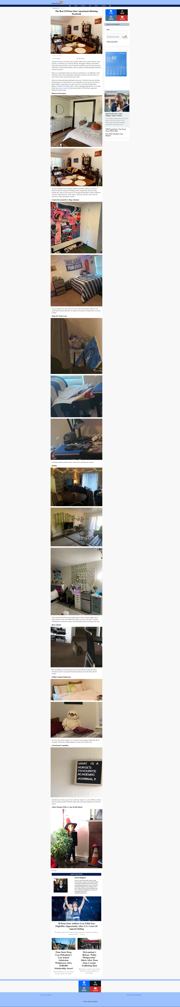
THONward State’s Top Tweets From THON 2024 (115, 130)
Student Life (56, 8)
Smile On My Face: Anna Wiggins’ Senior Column (113, 114)
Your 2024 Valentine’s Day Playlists (114, 135)
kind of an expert (64, 86)
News (75, 5)
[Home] (57, 3)
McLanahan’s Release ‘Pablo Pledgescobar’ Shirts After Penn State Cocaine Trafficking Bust (89, 958)
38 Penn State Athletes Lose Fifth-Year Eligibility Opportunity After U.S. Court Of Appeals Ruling (76, 926)
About (96, 5)
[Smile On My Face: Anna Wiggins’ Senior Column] (116, 112)
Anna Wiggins (57, 58)
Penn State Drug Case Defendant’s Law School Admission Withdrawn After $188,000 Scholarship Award (63, 960)
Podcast (83, 5)
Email (108, 29)
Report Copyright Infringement (133, 995)
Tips (90, 5)
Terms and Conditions (46, 995)
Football (104, 5)
